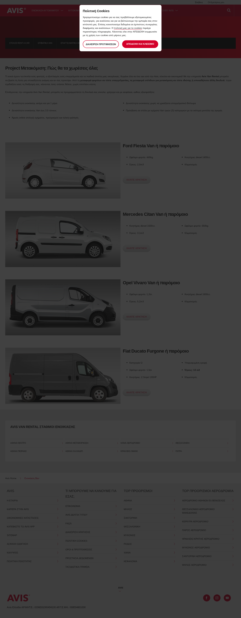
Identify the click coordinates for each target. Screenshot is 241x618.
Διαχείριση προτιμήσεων (101, 44)
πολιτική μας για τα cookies (128, 27)
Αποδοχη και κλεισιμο (140, 43)
